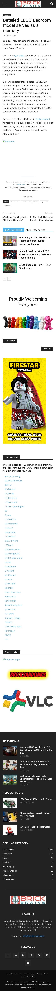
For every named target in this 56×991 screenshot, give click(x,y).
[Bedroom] (28, 156)
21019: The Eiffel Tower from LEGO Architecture (41, 218)
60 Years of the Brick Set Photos (35, 827)
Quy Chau (19, 55)
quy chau (7, 205)
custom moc (26, 202)
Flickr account (43, 119)
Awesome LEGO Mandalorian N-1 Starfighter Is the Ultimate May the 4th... (36, 750)
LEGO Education (12, 549)
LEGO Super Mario (13, 558)
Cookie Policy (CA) (28, 977)
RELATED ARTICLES (14, 230)
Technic (8, 622)
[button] (4, 4)
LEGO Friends (11, 523)
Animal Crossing (12, 476)
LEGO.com (21, 185)
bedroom (14, 202)
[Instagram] (23, 955)
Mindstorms (10, 566)
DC (6, 510)
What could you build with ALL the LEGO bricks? (15, 218)
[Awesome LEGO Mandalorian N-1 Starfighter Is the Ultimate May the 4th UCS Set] (10, 751)
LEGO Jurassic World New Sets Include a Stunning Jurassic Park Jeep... (35, 764)
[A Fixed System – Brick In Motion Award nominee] (10, 817)
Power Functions (12, 592)
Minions (8, 579)
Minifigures (10, 575)
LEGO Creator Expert (14, 506)
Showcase (7, 15)
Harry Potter (10, 532)
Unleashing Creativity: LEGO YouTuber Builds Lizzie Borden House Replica (35, 254)
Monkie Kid (10, 583)
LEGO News (8, 244)
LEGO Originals (12, 553)
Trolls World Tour (13, 626)
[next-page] (9, 279)
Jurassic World (11, 540)
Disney (8, 515)
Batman (8, 485)
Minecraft (9, 570)
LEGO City (9, 493)
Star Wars (9, 613)
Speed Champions (13, 605)
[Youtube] (28, 963)
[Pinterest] (31, 955)
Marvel (8, 562)
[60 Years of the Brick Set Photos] (10, 830)
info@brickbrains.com (33, 936)
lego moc (44, 202)
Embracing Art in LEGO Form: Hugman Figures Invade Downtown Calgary (34, 240)
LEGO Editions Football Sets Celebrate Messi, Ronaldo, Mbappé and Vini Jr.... (36, 779)
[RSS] (39, 955)
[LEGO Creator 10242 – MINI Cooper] (10, 803)
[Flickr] (16, 955)
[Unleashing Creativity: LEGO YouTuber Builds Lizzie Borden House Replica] (10, 254)
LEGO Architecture (13, 480)
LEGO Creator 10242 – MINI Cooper (36, 799)
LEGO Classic (11, 498)
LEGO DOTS (10, 519)
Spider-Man (10, 609)
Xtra (6, 639)
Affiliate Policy (42, 974)
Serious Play (10, 600)
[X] (47, 955)
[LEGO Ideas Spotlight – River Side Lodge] (10, 268)
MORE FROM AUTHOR (36, 230)
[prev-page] (4, 279)
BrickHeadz (10, 489)
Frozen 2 (9, 528)
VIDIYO (8, 635)
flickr (36, 202)
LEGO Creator (11, 502)
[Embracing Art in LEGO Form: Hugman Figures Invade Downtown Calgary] (10, 241)
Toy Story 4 (10, 630)
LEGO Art (9, 545)
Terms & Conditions (14, 974)
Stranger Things (12, 618)
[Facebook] (8, 955)
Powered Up (10, 596)
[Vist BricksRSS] (11, 659)
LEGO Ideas (10, 536)
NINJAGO (9, 588)
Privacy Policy (29, 974)
